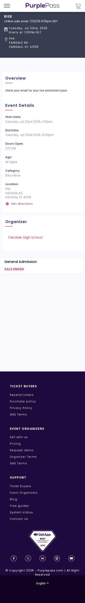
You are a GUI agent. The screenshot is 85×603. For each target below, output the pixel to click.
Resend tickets (22, 395)
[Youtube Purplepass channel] (71, 558)
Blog (13, 499)
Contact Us (19, 519)
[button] (31, 43)
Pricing (15, 444)
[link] (42, 203)
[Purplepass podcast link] (57, 558)
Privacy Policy (21, 408)
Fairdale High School (25, 237)
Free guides (19, 506)
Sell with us (19, 437)
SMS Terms (18, 414)
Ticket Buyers (20, 486)
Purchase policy (23, 401)
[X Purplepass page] (28, 558)
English (41, 583)
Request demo (22, 450)
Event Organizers (23, 493)
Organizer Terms (23, 457)
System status (21, 512)
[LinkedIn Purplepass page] (42, 558)
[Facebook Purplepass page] (14, 558)
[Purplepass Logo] (42, 6)
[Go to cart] (78, 6)
